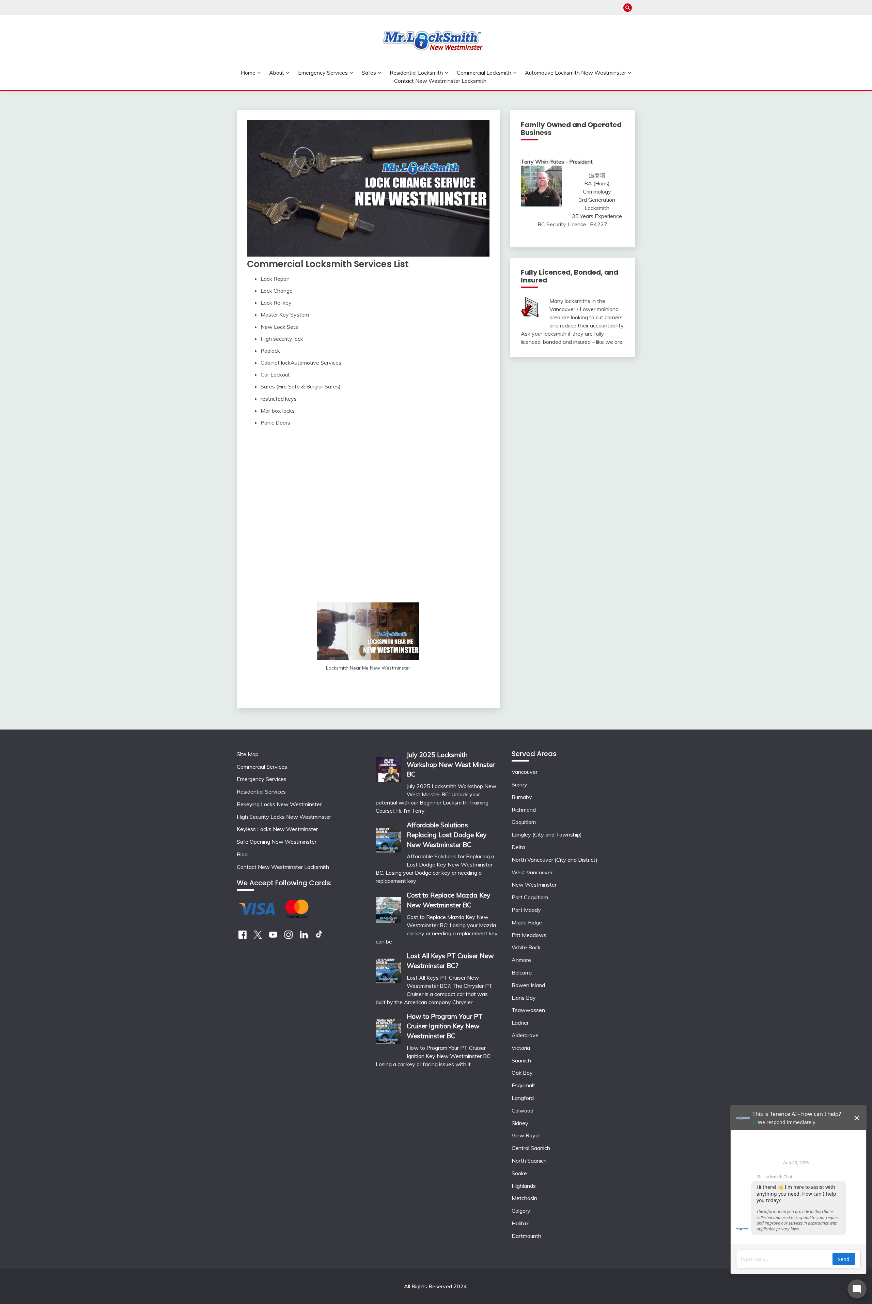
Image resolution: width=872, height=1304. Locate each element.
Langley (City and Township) (547, 834)
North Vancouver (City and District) (554, 859)
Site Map (248, 754)
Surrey (519, 784)
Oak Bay (522, 1072)
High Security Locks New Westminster (284, 816)
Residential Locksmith (416, 72)
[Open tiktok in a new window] (319, 936)
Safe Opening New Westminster (276, 841)
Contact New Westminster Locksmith (440, 80)
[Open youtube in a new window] (273, 936)
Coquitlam (524, 821)
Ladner (520, 1022)
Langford (523, 1097)
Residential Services (261, 791)
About (276, 72)
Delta (518, 847)
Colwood (522, 1110)
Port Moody (526, 909)
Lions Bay (524, 997)
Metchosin (524, 1198)
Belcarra (522, 972)
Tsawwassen (528, 1010)
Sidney (520, 1123)
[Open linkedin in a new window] (304, 936)
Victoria (521, 1047)
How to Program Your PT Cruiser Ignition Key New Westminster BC (445, 1026)
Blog (242, 854)
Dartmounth (526, 1235)
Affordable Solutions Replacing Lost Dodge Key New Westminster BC (446, 835)
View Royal (526, 1135)
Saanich (521, 1060)
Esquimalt (523, 1085)
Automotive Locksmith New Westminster (575, 72)
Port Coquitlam (530, 897)
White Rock (526, 947)
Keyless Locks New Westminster (277, 829)
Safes (369, 72)
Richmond (524, 809)
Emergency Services (323, 72)
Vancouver (525, 771)
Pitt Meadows (529, 935)
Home (248, 72)
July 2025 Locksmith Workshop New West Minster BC (451, 765)
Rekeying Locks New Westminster (279, 804)
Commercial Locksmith (484, 72)
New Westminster (534, 884)
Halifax (520, 1223)
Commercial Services (262, 766)
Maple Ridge (527, 922)
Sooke (519, 1173)
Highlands (524, 1185)
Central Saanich (531, 1148)
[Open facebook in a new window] (242, 936)
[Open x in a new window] (258, 936)
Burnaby (522, 797)
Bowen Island (528, 985)
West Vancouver (532, 872)
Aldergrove (525, 1035)
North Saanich (529, 1160)
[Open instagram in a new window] (288, 936)
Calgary (521, 1210)
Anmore (521, 959)
